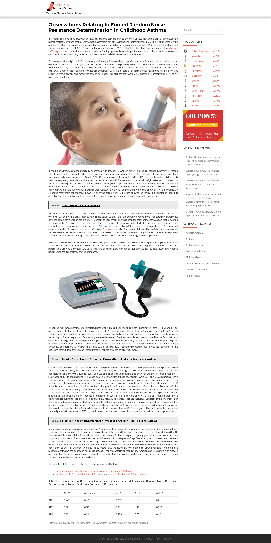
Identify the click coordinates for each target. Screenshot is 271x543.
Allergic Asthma (194, 232)
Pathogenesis (193, 275)
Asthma (190, 238)
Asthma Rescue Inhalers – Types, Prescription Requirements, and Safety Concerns (203, 160)
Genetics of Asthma (196, 269)
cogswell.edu (111, 229)
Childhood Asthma (195, 257)
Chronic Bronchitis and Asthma (202, 263)
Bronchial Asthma (195, 251)
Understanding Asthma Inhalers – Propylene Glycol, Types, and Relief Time (203, 184)
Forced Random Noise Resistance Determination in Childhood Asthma (93, 470)
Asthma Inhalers (194, 244)
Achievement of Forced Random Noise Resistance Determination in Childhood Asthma (102, 473)
